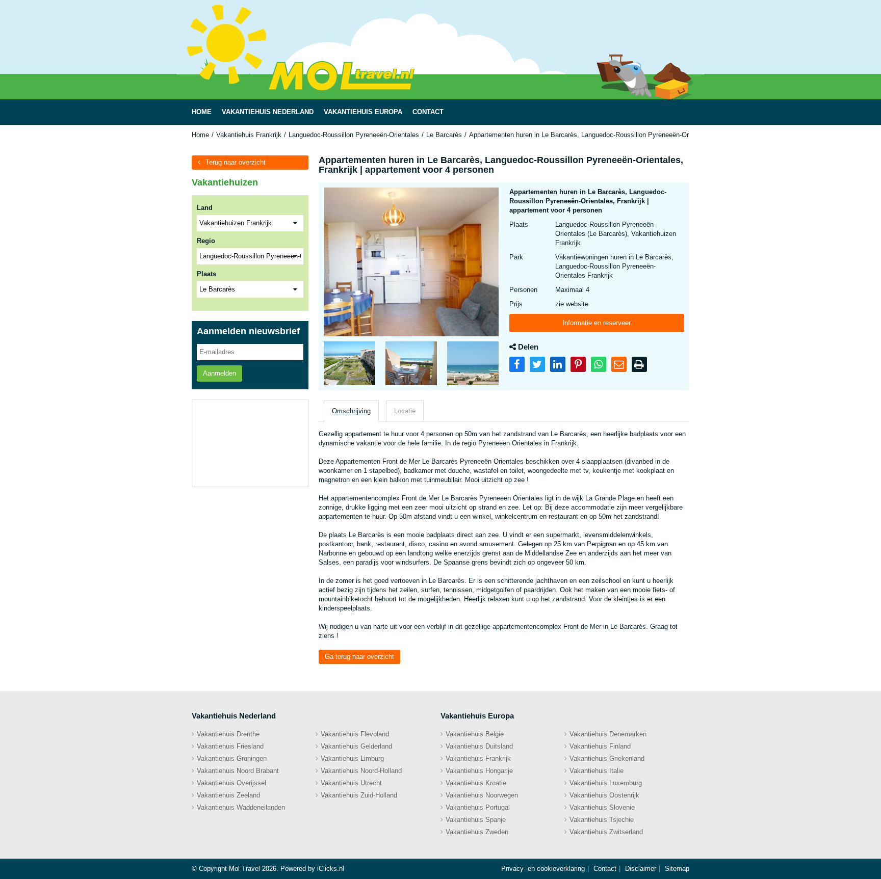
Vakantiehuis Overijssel (231, 783)
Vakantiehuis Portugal (478, 807)
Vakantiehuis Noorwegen (482, 795)
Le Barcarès (444, 135)
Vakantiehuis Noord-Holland (361, 771)
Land (205, 207)
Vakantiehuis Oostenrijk (604, 795)
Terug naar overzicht (235, 162)
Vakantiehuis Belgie (475, 734)
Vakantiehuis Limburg (352, 758)
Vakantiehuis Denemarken (607, 734)
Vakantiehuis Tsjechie (601, 819)
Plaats (206, 274)
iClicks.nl (330, 868)
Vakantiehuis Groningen (232, 758)
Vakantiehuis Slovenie (602, 807)
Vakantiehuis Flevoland (355, 734)
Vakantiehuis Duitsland (479, 746)
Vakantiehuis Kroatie (476, 783)
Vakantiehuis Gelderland (356, 746)
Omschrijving (351, 411)
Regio (206, 241)
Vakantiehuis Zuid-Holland (359, 795)
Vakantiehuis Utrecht (351, 783)
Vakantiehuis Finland (600, 746)
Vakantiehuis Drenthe (228, 734)
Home (200, 135)
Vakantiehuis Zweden (477, 832)
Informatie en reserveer (596, 323)
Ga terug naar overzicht (359, 656)
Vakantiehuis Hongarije (479, 771)
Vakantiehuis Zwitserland (606, 832)
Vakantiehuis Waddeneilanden (241, 807)
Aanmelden (219, 373)
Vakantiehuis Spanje (476, 819)
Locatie (405, 411)
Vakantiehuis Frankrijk (248, 135)
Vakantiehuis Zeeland (228, 795)
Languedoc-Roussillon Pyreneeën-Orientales (354, 135)
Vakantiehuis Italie (596, 771)
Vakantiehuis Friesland (230, 746)
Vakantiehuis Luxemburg (605, 783)
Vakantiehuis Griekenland (606, 758)
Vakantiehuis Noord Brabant (238, 771)
